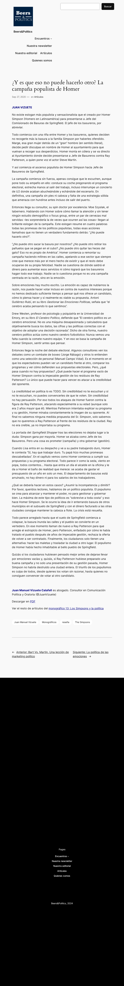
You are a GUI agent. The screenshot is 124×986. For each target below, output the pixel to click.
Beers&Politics (23, 31)
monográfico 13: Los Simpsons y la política (76, 608)
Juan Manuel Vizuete (25, 622)
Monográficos (49, 622)
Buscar (108, 6)
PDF (32, 601)
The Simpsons (82, 622)
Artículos (38, 96)
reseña (65, 622)
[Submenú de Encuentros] (51, 38)
